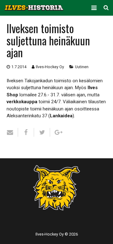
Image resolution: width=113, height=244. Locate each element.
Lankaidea (61, 116)
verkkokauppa (22, 101)
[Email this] (12, 132)
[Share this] (26, 132)
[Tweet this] (42, 132)
